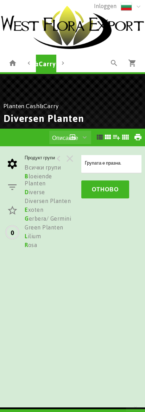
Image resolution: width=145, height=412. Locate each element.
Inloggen (105, 6)
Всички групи (43, 167)
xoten (34, 209)
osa (31, 244)
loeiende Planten (38, 180)
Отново (105, 189)
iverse (35, 192)
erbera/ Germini (48, 218)
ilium (33, 236)
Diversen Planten (48, 200)
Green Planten (44, 227)
